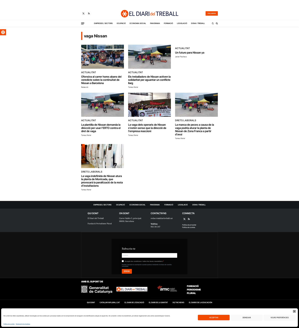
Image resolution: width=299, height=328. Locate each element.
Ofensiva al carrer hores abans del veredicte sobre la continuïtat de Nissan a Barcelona (101, 80)
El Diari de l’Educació (134, 302)
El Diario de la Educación (200, 302)
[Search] (216, 23)
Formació (168, 23)
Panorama (155, 23)
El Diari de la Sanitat (158, 302)
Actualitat (88, 72)
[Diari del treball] (149, 13)
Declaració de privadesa (23, 324)
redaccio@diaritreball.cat (162, 218)
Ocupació (121, 23)
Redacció (84, 87)
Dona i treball (198, 23)
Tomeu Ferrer (133, 87)
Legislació (182, 23)
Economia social (138, 23)
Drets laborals (185, 120)
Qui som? (91, 302)
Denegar (247, 317)
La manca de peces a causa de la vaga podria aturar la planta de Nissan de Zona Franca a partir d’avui (194, 129)
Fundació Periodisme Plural (100, 223)
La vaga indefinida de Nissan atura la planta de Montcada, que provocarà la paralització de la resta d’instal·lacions (102, 181)
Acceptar (213, 317)
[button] (3, 32)
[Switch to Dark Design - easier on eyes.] (212, 23)
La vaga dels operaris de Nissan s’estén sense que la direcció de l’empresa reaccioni (147, 128)
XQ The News (178, 302)
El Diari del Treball (96, 218)
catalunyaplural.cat (110, 302)
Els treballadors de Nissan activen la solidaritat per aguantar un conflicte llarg (149, 80)
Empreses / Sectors (103, 23)
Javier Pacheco (181, 57)
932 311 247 (155, 226)
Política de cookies (9, 324)
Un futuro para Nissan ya (189, 52)
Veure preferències (280, 317)
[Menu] (82, 23)
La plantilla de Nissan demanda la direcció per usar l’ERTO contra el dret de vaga (101, 128)
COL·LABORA (212, 13)
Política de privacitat (189, 225)
